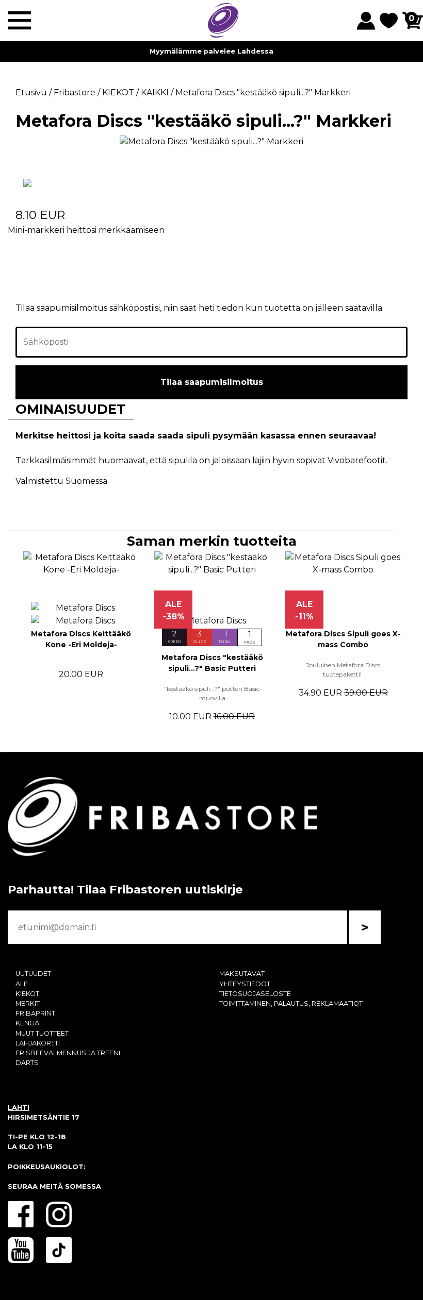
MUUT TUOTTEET (42, 1033)
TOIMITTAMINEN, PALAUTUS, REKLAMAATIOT (291, 1003)
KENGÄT (29, 1023)
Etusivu (31, 92)
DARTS (27, 1063)
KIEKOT (27, 994)
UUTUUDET (33, 973)
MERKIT (27, 1003)
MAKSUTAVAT (242, 973)
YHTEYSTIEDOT (244, 984)
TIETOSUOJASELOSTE (255, 994)
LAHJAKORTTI (37, 1043)
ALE (21, 984)
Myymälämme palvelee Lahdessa (211, 51)
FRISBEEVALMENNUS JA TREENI (67, 1053)
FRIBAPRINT (35, 1013)
